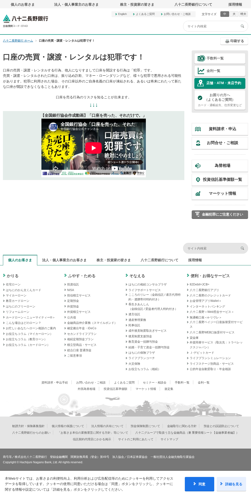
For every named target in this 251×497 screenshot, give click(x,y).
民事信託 (134, 325)
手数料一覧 (215, 58)
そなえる (137, 276)
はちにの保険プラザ (141, 352)
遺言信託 (134, 314)
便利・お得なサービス (210, 276)
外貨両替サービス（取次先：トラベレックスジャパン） (216, 345)
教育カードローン (17, 301)
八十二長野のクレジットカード (210, 295)
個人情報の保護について (68, 426)
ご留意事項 (74, 355)
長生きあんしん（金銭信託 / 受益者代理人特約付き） (153, 307)
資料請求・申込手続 (54, 382)
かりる (13, 276)
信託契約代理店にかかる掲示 (92, 439)
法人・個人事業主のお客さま (76, 4)
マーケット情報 (222, 193)
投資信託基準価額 (115, 389)
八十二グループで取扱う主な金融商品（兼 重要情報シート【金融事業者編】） (187, 432)
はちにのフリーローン (20, 306)
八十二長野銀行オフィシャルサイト (25, 20)
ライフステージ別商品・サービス (212, 363)
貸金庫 (194, 337)
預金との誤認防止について (221, 426)
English (122, 13)
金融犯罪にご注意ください (222, 214)
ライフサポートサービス (144, 290)
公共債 (71, 317)
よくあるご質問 (145, 13)
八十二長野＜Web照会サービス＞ (212, 312)
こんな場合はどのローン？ (23, 323)
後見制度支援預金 (140, 336)
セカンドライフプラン (82, 334)
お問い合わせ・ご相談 (177, 13)
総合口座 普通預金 (79, 350)
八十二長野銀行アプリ (204, 290)
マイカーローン (16, 295)
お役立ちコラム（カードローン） (28, 345)
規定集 (168, 389)
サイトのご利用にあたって (135, 439)
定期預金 (73, 301)
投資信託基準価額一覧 (222, 179)
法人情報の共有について (107, 426)
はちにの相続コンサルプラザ (147, 284)
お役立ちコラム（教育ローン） (26, 339)
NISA (70, 290)
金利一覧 (213, 71)
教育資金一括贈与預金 (143, 341)
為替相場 (222, 165)
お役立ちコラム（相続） (144, 369)
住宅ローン (13, 284)
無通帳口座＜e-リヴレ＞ (206, 317)
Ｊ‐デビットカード (202, 352)
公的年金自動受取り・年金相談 (210, 369)
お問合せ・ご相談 (222, 143)
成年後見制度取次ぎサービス (147, 330)
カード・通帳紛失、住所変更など (220, 100)
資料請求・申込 (222, 129)
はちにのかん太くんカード (23, 290)
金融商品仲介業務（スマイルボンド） (92, 323)
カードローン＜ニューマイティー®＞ (30, 317)
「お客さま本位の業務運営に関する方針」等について (93, 432)
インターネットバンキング (207, 306)
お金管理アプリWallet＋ (206, 301)
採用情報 (235, 4)
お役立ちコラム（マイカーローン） (29, 334)
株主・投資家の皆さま (137, 4)
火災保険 (134, 363)
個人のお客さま (23, 4)
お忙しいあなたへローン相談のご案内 (31, 328)
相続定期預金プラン (80, 339)
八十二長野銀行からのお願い (31, 432)
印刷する (237, 41)
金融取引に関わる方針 (182, 426)
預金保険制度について (145, 426)
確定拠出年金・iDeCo (81, 328)
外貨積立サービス (79, 312)
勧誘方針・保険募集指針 (28, 426)
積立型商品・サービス (82, 345)
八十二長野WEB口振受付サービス (212, 332)
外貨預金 (73, 306)
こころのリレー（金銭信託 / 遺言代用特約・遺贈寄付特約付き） (154, 297)
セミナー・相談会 (154, 382)
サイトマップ (169, 439)
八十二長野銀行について (193, 4)
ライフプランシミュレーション (210, 358)
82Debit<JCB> (199, 284)
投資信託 (73, 284)
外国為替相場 (86, 389)
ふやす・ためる (82, 276)
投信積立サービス (79, 295)
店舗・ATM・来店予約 (223, 83)
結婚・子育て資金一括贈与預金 (149, 347)
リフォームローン (17, 312)
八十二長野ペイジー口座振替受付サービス (216, 324)
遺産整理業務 (137, 320)
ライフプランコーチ (141, 358)
